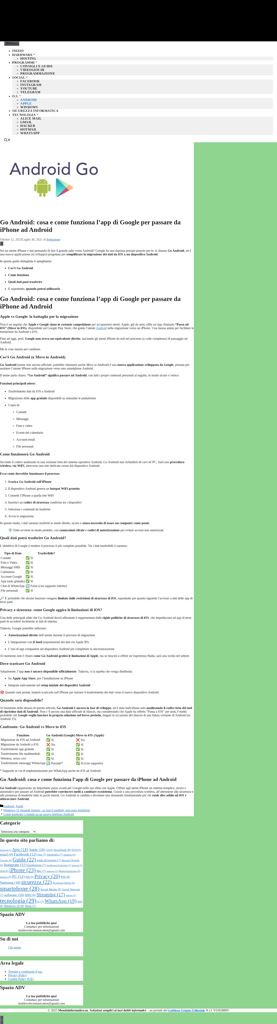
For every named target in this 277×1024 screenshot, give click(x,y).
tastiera (71, 895)
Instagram (31, 85)
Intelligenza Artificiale (59, 865)
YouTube (29, 88)
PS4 (65, 876)
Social (18, 77)
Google (6, 860)
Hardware (22, 55)
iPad (4, 871)
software (14, 895)
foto (41, 854)
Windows (29, 107)
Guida (24, 859)
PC (18, 876)
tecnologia (18, 900)
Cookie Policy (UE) (21, 979)
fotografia (55, 854)
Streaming (51, 894)
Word (30, 905)
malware (52, 871)
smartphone (20, 888)
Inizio (18, 50)
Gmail (26, 122)
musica (5, 877)
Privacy (47, 876)
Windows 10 (14, 905)
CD (49, 850)
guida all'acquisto (49, 860)
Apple (26, 103)
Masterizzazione (69, 871)
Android (28, 100)
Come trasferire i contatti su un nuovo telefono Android (38, 814)
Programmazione (37, 73)
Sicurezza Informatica (35, 110)
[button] (7, 140)
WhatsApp (30, 133)
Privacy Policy (17, 975)
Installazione (36, 865)
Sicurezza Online (64, 883)
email (6, 854)
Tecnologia (24, 115)
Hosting (28, 58)
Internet (77, 865)
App (20, 849)
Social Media (50, 889)
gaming (69, 854)
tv (40, 901)
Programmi (23, 62)
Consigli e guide (36, 66)
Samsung (10, 882)
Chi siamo (14, 947)
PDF (29, 877)
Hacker (27, 125)
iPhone (22, 870)
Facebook (30, 81)
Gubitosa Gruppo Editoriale (186, 1010)
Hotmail (28, 129)
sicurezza (36, 882)
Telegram (30, 92)
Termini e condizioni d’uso (25, 971)
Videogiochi (32, 70)
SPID (30, 895)
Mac (41, 871)
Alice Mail (31, 118)
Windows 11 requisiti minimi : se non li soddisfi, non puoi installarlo (46, 810)
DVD (76, 850)
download (62, 850)
